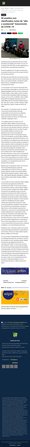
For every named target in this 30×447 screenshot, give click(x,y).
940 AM (4, 381)
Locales (12, 8)
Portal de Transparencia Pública (16, 322)
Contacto (18, 445)
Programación (6, 384)
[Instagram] (7, 366)
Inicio (2, 8)
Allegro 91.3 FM (7, 379)
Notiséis (7, 8)
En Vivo (4, 376)
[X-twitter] (12, 366)
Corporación (6, 390)
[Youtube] (16, 366)
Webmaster (19, 443)
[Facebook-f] (3, 366)
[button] (28, 3)
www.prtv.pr (19, 308)
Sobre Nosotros (13, 445)
